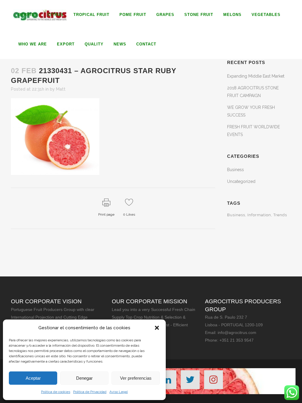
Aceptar (33, 378)
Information (259, 215)
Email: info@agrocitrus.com (230, 332)
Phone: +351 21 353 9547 (229, 340)
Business (235, 169)
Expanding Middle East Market (255, 76)
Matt (60, 89)
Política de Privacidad (89, 392)
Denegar (84, 378)
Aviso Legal (118, 392)
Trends (280, 215)
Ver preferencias (136, 378)
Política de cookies (55, 392)
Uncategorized (241, 181)
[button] (157, 328)
